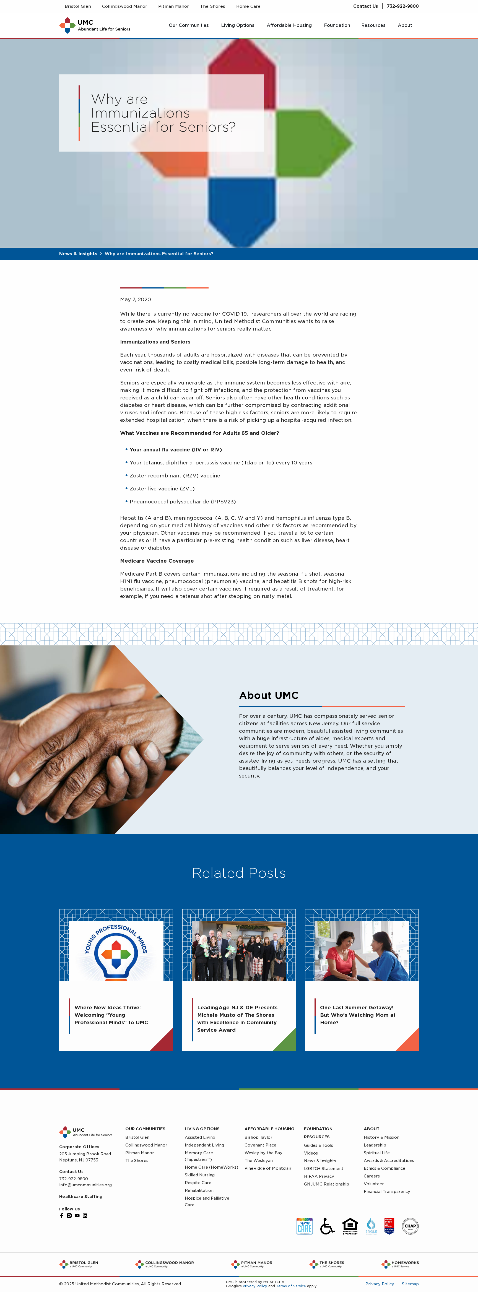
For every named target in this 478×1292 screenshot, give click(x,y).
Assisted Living (200, 1137)
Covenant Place (260, 1145)
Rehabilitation (199, 1190)
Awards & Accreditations (389, 1160)
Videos (311, 1153)
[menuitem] (189, 25)
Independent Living (204, 1145)
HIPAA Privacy (319, 1176)
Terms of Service (291, 1286)
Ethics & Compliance (384, 1168)
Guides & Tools (318, 1145)
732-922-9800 (403, 6)
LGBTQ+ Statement (324, 1168)
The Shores (136, 1160)
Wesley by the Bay (263, 1153)
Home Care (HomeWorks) (211, 1167)
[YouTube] (77, 1215)
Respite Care (198, 1183)
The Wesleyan (259, 1160)
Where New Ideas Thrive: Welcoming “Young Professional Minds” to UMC (111, 1015)
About (372, 1129)
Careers (372, 1176)
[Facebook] (61, 1215)
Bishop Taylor (258, 1137)
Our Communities (145, 1129)
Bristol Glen (137, 1137)
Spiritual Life (377, 1153)
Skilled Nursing (200, 1175)
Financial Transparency (387, 1191)
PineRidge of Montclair (268, 1168)
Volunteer (374, 1184)
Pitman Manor (139, 1153)
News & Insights (78, 253)
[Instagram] (69, 1215)
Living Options (202, 1129)
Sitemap (410, 1284)
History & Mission (381, 1137)
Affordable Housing (269, 1129)
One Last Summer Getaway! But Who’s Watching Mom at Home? (358, 1015)
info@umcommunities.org (85, 1185)
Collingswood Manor (146, 1145)
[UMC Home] (94, 25)
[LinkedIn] (84, 1215)
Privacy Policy (255, 1286)
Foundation (318, 1129)
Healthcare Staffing (80, 1196)
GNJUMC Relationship (326, 1184)
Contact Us (365, 6)
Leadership (375, 1145)
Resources (317, 1137)
